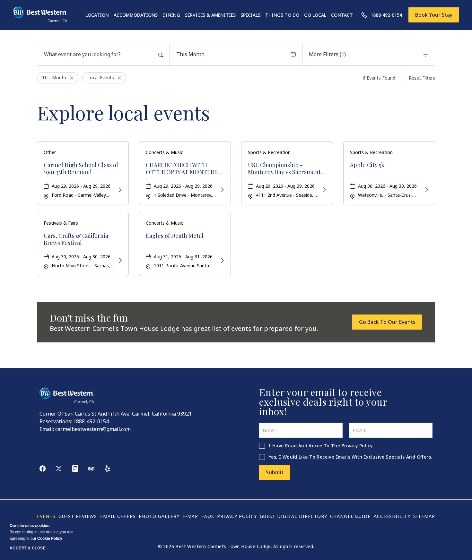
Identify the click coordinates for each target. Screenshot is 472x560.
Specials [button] (250, 15)
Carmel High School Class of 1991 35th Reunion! (81, 169)
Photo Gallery (159, 516)
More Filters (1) (327, 54)
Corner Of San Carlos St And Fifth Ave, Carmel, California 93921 (115, 413)
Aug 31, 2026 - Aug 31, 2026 (183, 257)
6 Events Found (379, 78)
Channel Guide (350, 516)
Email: (46, 429)
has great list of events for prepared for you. (184, 328)
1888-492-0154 (91, 421)
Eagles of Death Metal (175, 235)
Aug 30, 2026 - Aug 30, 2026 (387, 186)
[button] (387, 321)
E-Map (190, 516)
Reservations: (55, 421)
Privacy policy (237, 516)
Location (97, 15)
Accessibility (392, 516)
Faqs (207, 516)
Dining (171, 15)
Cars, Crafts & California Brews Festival (76, 239)
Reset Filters (422, 78)
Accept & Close (28, 548)
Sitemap (424, 516)
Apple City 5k (367, 165)
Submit (275, 472)
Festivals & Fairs (61, 223)
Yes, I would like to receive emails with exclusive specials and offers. (350, 457)
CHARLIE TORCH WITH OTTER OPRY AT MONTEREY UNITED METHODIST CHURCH (183, 169)
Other (50, 152)
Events (46, 516)
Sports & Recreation (269, 152)
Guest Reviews (77, 516)
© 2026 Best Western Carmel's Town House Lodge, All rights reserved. (236, 546)
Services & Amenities (210, 15)
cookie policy (49, 538)
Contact (342, 15)
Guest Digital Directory (293, 516)
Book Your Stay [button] (433, 14)
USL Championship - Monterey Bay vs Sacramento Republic (286, 169)
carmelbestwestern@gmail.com (93, 429)
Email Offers (118, 516)
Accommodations (136, 15)
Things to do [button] (282, 15)
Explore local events (123, 112)
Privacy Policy (357, 446)
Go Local (315, 15)
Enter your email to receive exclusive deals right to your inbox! (323, 401)
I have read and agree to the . (321, 446)
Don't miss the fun (89, 317)
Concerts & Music (164, 152)
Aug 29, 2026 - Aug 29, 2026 (81, 186)
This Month (190, 54)
